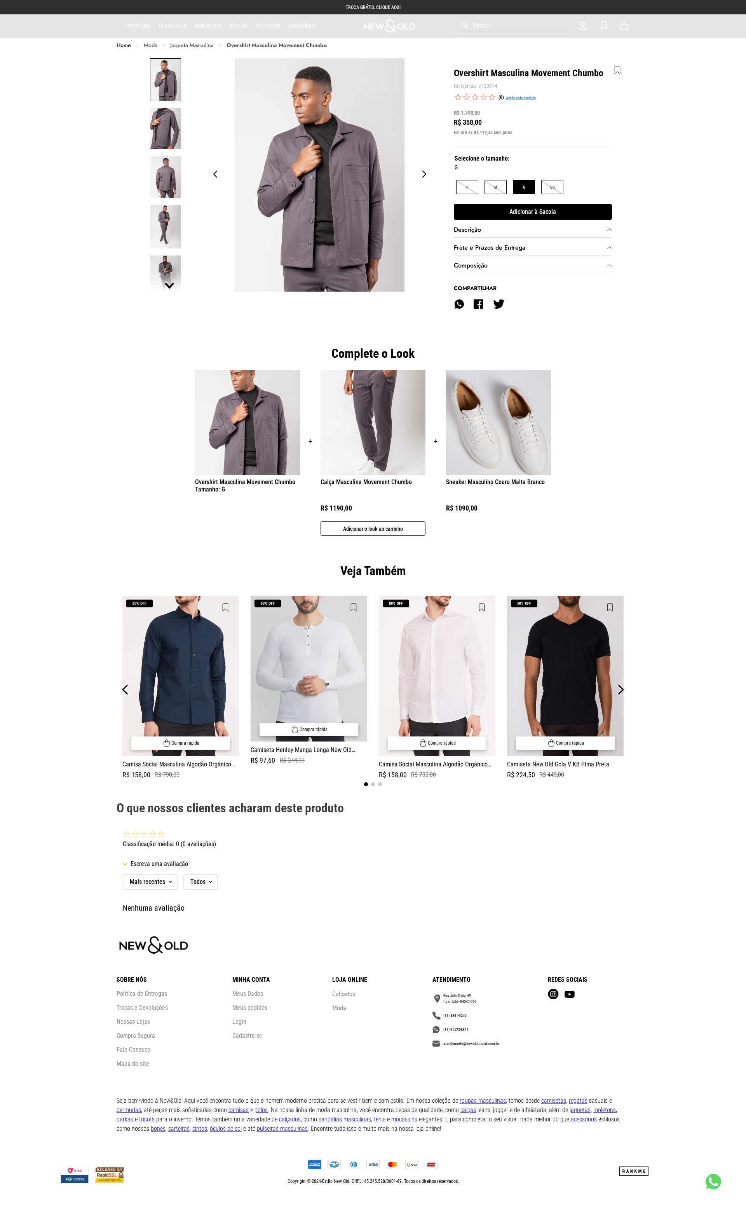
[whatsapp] (459, 304)
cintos (199, 1128)
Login (239, 1021)
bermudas (129, 1110)
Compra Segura (136, 1035)
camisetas (553, 1100)
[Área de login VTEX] (582, 26)
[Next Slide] (621, 689)
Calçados (268, 26)
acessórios (584, 1119)
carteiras (179, 1128)
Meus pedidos (249, 1007)
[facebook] (478, 304)
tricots (147, 1119)
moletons (604, 1110)
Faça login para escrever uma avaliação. (521, 98)
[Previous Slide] (125, 689)
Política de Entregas (142, 993)
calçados (290, 1119)
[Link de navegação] (389, 26)
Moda (150, 45)
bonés (158, 1128)
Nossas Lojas (133, 1021)
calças (468, 1110)
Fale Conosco (133, 1049)
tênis (379, 1119)
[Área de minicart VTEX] (625, 26)
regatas (578, 1100)
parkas (125, 1119)
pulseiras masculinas (282, 1128)
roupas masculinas (483, 1100)
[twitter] (498, 304)
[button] (467, 187)
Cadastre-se (247, 1035)
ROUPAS (238, 26)
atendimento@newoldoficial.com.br (471, 1043)
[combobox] (510, 26)
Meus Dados (247, 993)
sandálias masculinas (345, 1119)
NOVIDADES (137, 26)
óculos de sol (226, 1128)
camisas (238, 1110)
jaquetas (580, 1110)
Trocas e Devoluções (142, 1007)
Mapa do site (133, 1063)
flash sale (172, 26)
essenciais (208, 26)
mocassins (404, 1119)
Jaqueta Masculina (192, 45)
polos (261, 1110)
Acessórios (302, 26)
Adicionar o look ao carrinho (373, 529)
